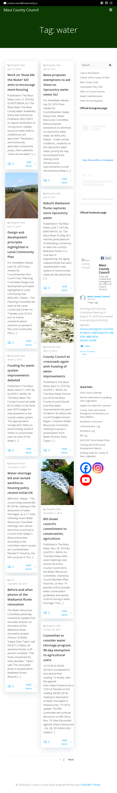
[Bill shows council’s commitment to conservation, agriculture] (57, 481)
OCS (12, 579)
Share (84, 354)
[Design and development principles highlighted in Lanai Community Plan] (21, 195)
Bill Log (83, 435)
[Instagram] (98, 468)
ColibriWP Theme (90, 784)
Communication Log (90, 426)
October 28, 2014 (51, 629)
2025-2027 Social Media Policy (95, 440)
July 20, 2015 (49, 69)
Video (87, 346)
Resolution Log (87, 430)
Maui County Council (21, 9)
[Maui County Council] (89, 264)
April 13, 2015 (50, 350)
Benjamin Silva (17, 65)
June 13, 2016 (14, 69)
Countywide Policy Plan (91, 86)
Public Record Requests (91, 100)
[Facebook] (86, 468)
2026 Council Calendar (91, 392)
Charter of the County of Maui (95, 77)
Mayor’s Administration (91, 96)
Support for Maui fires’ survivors (95, 405)
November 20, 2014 (17, 583)
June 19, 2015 (14, 226)
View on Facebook (87, 351)
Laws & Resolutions (89, 72)
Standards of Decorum (91, 421)
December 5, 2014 (16, 467)
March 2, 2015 (14, 359)
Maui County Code (89, 82)
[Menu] (110, 10)
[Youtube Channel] (86, 480)
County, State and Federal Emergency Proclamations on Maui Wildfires (94, 413)
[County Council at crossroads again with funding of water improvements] (57, 319)
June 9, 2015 (49, 197)
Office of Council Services (92, 91)
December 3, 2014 (52, 513)
